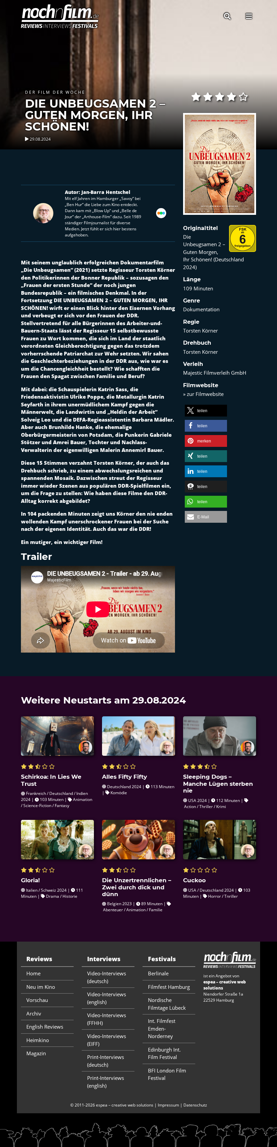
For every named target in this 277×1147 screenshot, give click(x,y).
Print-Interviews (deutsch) (105, 1061)
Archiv (33, 1013)
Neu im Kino (40, 986)
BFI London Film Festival (167, 1074)
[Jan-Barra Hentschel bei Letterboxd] (161, 212)
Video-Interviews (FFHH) (106, 1019)
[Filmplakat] (219, 168)
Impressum (168, 1105)
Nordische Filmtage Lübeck (167, 1004)
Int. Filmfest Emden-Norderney (161, 1028)
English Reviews (44, 1026)
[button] (206, 411)
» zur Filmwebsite (203, 394)
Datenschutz (195, 1105)
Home (33, 973)
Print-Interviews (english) (105, 1081)
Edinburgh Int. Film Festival (164, 1053)
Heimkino (37, 1040)
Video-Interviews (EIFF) (106, 1040)
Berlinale (158, 973)
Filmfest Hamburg (169, 986)
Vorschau (37, 1000)
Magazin (36, 1053)
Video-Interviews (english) (106, 998)
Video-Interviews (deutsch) (106, 977)
